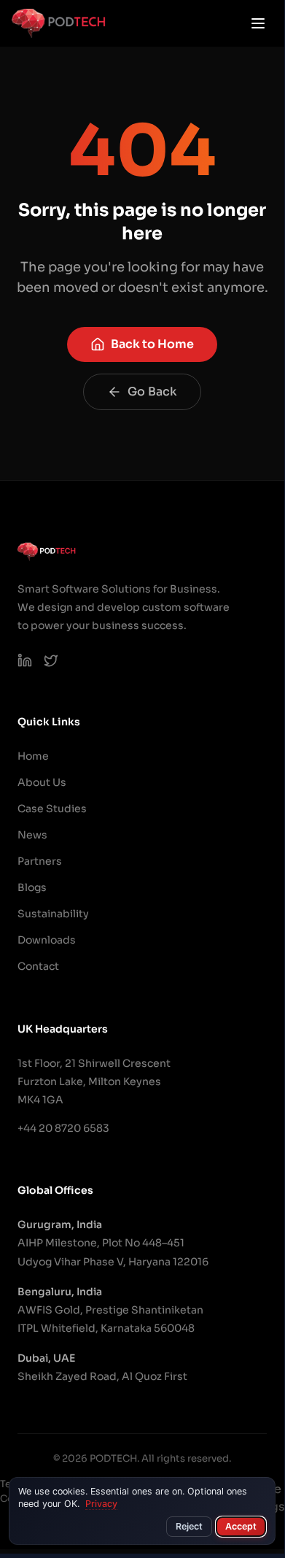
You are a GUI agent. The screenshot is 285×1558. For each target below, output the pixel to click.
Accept (241, 1526)
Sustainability (53, 913)
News (32, 834)
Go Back (152, 391)
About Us (41, 782)
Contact (38, 966)
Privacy (101, 1503)
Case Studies (52, 808)
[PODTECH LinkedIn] (24, 660)
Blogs (32, 887)
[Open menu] (258, 23)
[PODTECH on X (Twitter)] (51, 660)
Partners (39, 861)
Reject (189, 1526)
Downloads (46, 939)
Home (33, 756)
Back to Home (152, 344)
